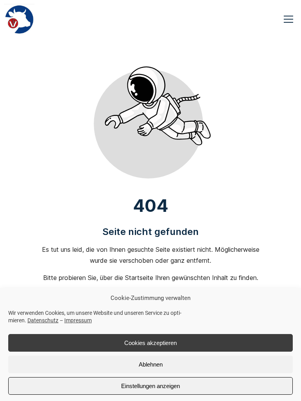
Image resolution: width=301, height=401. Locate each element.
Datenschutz (42, 320)
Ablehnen (151, 364)
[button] (288, 19)
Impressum (78, 320)
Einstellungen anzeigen (150, 386)
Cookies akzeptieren (150, 343)
